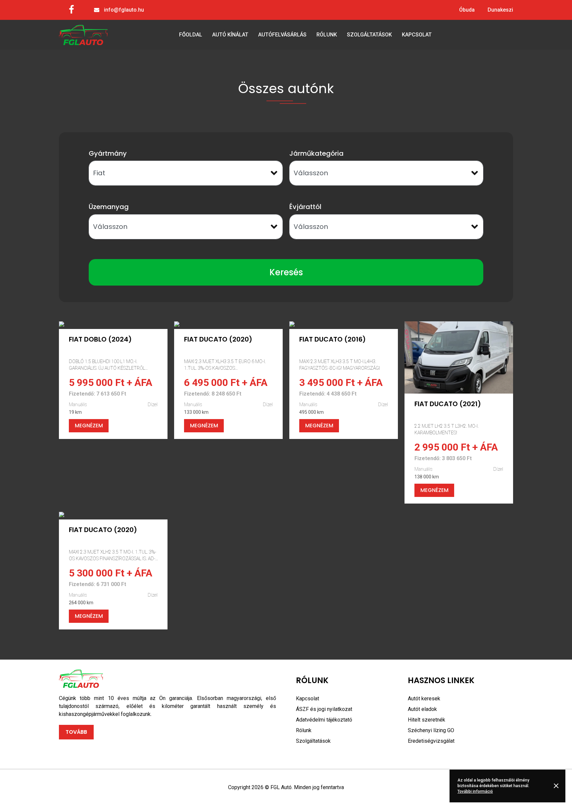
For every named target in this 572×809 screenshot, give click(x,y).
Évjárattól (305, 206)
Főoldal (190, 34)
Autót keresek (424, 698)
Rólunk (326, 34)
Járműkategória (316, 153)
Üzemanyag (109, 206)
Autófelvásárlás (282, 34)
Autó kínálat (230, 34)
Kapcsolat (417, 34)
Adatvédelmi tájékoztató (324, 720)
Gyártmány (108, 153)
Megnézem (89, 425)
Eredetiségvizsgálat (431, 741)
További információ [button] (475, 791)
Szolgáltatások (369, 34)
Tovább (76, 732)
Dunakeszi (500, 10)
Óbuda (467, 10)
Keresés (286, 272)
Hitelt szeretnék (426, 720)
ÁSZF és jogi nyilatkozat (324, 709)
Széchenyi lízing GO (431, 730)
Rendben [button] (557, 785)
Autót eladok (422, 709)
